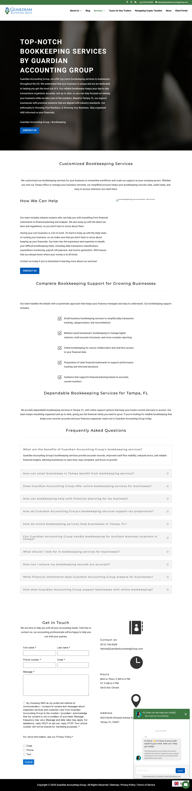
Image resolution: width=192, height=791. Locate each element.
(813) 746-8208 (108, 644)
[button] (127, 3)
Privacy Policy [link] (128, 785)
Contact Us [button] (30, 130)
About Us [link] (74, 11)
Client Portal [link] (181, 11)
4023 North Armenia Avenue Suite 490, (120, 718)
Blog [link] (88, 11)
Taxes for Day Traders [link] (120, 11)
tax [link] (104, 222)
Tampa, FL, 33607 (109, 722)
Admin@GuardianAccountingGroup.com (121, 649)
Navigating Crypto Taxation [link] (148, 11)
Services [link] (98, 11)
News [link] (168, 11)
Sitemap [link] (114, 785)
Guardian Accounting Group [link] (34, 122)
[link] (147, 2)
